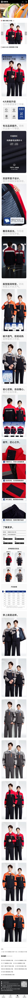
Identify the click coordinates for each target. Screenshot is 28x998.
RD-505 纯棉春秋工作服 (9, 951)
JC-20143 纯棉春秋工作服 (19, 963)
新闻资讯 (17, 997)
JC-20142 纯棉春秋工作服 (20, 960)
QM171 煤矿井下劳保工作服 (7, 966)
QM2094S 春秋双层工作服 (7, 969)
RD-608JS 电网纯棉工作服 (7, 960)
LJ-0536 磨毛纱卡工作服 (22, 951)
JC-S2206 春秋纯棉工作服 (7, 971)
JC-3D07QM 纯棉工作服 (20, 966)
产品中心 (10, 997)
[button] (26, 33)
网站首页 (3, 997)
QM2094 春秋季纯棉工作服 (20, 969)
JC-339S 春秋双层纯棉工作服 (7, 974)
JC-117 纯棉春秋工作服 (6, 963)
